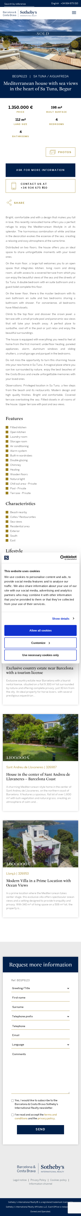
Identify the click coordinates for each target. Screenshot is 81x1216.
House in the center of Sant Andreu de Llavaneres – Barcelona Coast (38, 776)
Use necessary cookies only (40, 655)
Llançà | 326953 (17, 873)
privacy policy (46, 1118)
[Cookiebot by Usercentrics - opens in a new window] (60, 557)
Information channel (40, 1184)
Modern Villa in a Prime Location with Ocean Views (38, 883)
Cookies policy (58, 1180)
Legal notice (20, 1180)
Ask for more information (40, 170)
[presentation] (6, 44)
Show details (60, 618)
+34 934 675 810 (69, 3)
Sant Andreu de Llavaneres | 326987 (31, 767)
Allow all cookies (40, 630)
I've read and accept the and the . (36, 1116)
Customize (38, 642)
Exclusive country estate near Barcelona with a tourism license (39, 670)
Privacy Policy (38, 1180)
